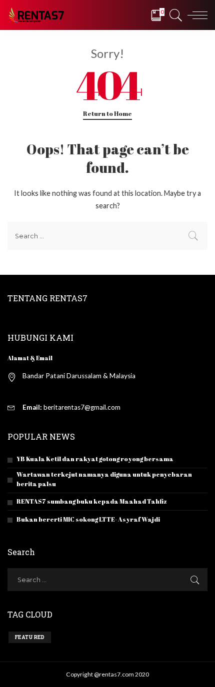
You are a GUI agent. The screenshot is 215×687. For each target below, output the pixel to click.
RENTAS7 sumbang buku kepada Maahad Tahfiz (91, 501)
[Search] (174, 15)
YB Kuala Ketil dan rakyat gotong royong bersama (95, 459)
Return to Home (107, 113)
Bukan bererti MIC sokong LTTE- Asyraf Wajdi (88, 519)
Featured (29, 637)
